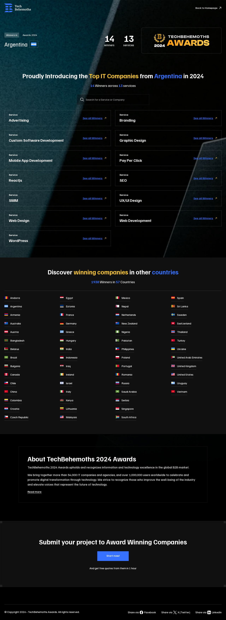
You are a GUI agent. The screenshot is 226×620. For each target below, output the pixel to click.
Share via (142, 612)
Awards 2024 (30, 34)
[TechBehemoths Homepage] (17, 8)
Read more (34, 491)
